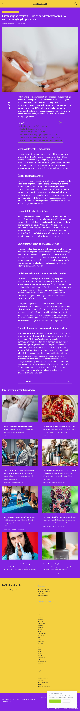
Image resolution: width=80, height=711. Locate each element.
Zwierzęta (41, 674)
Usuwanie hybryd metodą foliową (32, 132)
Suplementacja (42, 661)
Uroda (39, 631)
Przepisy (40, 663)
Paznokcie (10, 12)
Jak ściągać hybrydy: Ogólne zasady (33, 126)
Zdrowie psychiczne (44, 686)
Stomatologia (42, 605)
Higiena (40, 653)
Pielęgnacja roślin (43, 678)
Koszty (40, 609)
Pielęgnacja (41, 670)
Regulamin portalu (43, 589)
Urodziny (40, 613)
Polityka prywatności (44, 591)
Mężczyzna (41, 615)
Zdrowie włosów (43, 682)
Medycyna (40, 680)
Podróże (40, 666)
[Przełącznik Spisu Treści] (60, 122)
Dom (39, 659)
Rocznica (40, 625)
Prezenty (40, 611)
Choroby (40, 627)
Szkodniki (41, 643)
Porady (40, 655)
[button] (2, 4)
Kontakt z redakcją (43, 595)
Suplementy (41, 668)
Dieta (39, 649)
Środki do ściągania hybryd (30, 129)
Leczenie (40, 619)
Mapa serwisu (41, 593)
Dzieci (39, 647)
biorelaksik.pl (40, 4)
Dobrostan (41, 641)
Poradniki (16, 12)
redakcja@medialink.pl (8, 701)
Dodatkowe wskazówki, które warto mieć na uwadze (40, 137)
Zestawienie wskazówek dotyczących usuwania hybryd (41, 140)
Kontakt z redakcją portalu (9, 590)
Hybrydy (4, 12)
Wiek (39, 645)
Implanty (40, 607)
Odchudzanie (41, 657)
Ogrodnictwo (42, 633)
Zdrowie (40, 621)
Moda (39, 639)
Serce (39, 651)
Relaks (40, 684)
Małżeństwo (41, 623)
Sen (39, 637)
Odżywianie (41, 672)
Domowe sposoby (43, 676)
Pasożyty (40, 617)
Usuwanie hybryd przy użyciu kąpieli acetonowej (38, 134)
